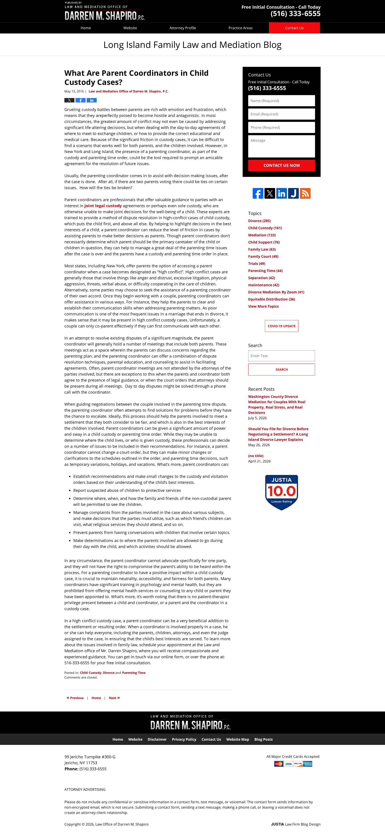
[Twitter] (269, 193)
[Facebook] (258, 193)
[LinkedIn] (281, 193)
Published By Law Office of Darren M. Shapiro (281, 11)
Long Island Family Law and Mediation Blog (106, 11)
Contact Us (294, 27)
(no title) (255, 455)
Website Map (237, 739)
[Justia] (293, 193)
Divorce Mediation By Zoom (276, 292)
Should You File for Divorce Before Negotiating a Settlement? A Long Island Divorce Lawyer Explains (278, 434)
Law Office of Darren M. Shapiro (122, 824)
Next (114, 697)
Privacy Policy (184, 739)
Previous (75, 697)
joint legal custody (103, 205)
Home (86, 27)
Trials (256, 263)
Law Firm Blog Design (296, 824)
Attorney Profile (183, 27)
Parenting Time (133, 672)
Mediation (262, 235)
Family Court (263, 256)
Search (282, 369)
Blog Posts (263, 739)
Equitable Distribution (271, 299)
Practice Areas (241, 27)
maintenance (263, 284)
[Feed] (305, 193)
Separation (261, 277)
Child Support (264, 242)
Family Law (262, 249)
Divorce (109, 672)
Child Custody (90, 672)
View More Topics (263, 306)
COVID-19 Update (282, 326)
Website (130, 27)
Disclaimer (157, 739)
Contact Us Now (282, 165)
